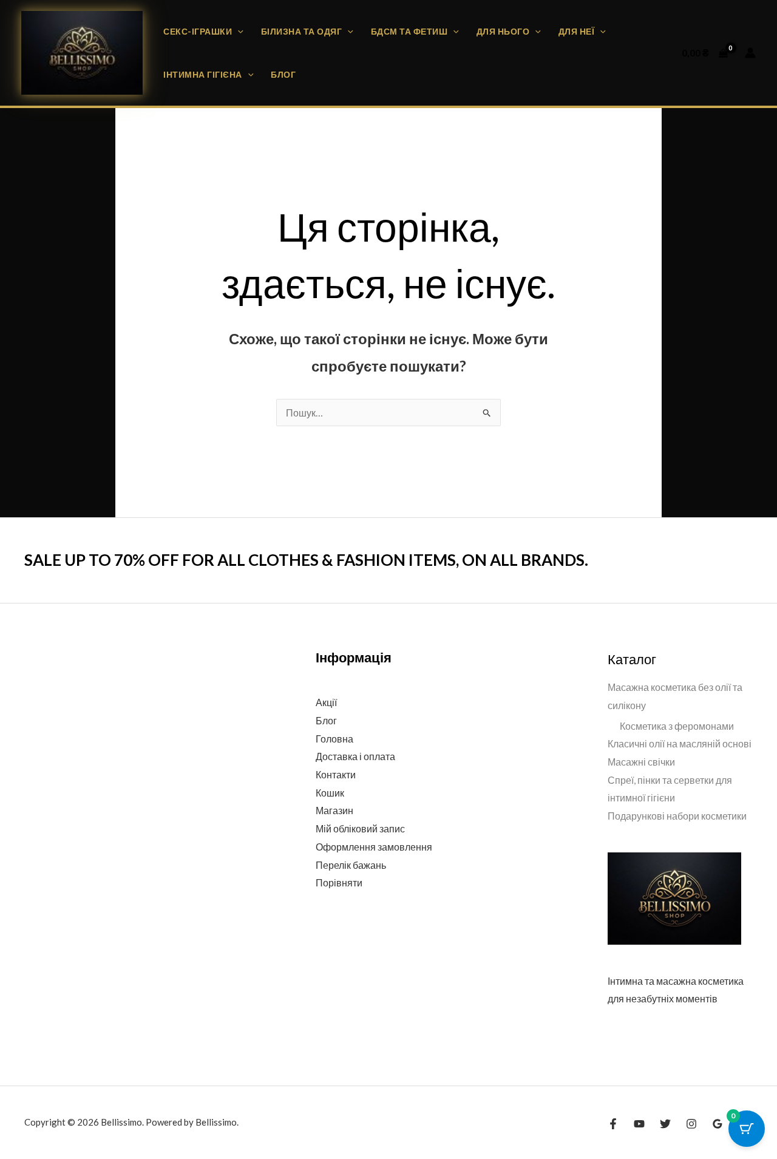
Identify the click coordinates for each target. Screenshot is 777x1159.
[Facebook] (613, 1123)
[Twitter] (665, 1123)
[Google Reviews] (717, 1123)
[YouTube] (639, 1123)
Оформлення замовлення (374, 846)
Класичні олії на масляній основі (680, 743)
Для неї (576, 31)
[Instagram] (691, 1123)
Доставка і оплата (355, 756)
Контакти (336, 774)
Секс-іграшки (197, 31)
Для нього (503, 31)
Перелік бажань (351, 865)
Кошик (330, 792)
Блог (283, 74)
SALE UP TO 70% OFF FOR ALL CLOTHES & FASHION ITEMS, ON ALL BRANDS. (306, 559)
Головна (334, 738)
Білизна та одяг (301, 31)
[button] (237, 31)
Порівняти (339, 882)
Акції (326, 702)
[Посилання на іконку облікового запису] (750, 52)
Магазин (334, 810)
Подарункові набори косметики (677, 815)
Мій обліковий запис (360, 828)
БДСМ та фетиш (409, 31)
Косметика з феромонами (677, 726)
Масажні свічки (641, 761)
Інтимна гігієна (202, 74)
